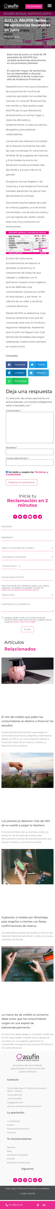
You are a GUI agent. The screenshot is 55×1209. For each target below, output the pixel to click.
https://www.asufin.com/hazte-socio (19, 590)
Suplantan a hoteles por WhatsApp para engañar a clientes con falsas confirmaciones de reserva (24, 922)
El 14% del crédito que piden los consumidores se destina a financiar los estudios (27, 721)
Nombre (11, 447)
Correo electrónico (17, 458)
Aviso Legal (11, 1188)
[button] (49, 5)
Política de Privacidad (24, 621)
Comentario (13, 410)
